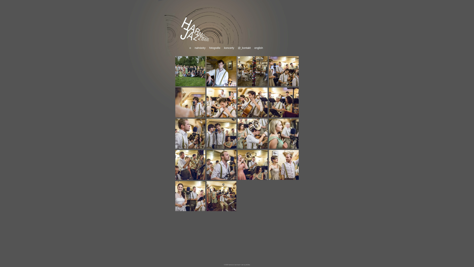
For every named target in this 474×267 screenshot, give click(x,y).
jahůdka (248, 264)
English (258, 47)
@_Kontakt (244, 47)
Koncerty (229, 47)
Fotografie (214, 47)
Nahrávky (200, 47)
